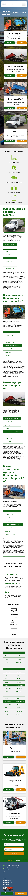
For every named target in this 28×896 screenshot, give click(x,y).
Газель (5, 878)
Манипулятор (6, 874)
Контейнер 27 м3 (7, 884)
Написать (21, 893)
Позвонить (7, 893)
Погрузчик (6, 873)
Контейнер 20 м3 (7, 882)
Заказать (22, 42)
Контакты (5, 876)
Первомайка (18, 12)
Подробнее (9, 42)
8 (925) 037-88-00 (8, 4)
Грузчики (5, 871)
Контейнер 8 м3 (7, 880)
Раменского (11, 860)
